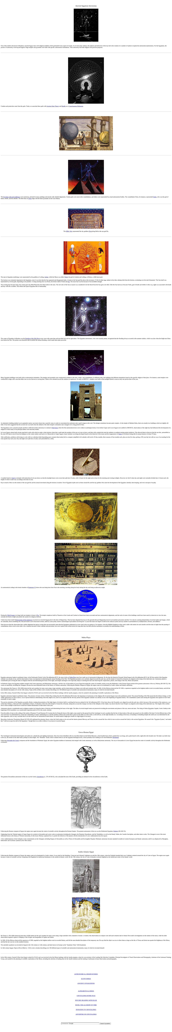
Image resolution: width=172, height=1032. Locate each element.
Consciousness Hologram (76, 106)
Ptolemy (115, 831)
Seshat (46, 277)
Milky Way (69, 231)
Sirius (120, 434)
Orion (30, 198)
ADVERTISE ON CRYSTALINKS (86, 1014)
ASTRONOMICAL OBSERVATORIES (86, 974)
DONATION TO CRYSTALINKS (86, 1009)
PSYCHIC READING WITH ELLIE (86, 1000)
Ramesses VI (32, 587)
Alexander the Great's (13, 740)
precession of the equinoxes (24, 620)
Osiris (154, 197)
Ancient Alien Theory (53, 106)
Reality (64, 106)
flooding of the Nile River (32, 338)
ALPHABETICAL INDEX (86, 991)
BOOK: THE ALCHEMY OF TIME (86, 1005)
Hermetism (116, 737)
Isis (69, 281)
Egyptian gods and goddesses (11, 197)
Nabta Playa (72, 677)
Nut (90, 231)
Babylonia (55, 428)
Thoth (66, 277)
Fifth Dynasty (11, 615)
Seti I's (14, 478)
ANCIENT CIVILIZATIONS (86, 983)
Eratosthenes (40, 776)
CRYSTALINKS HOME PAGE (86, 995)
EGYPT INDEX (86, 978)
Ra (38, 615)
